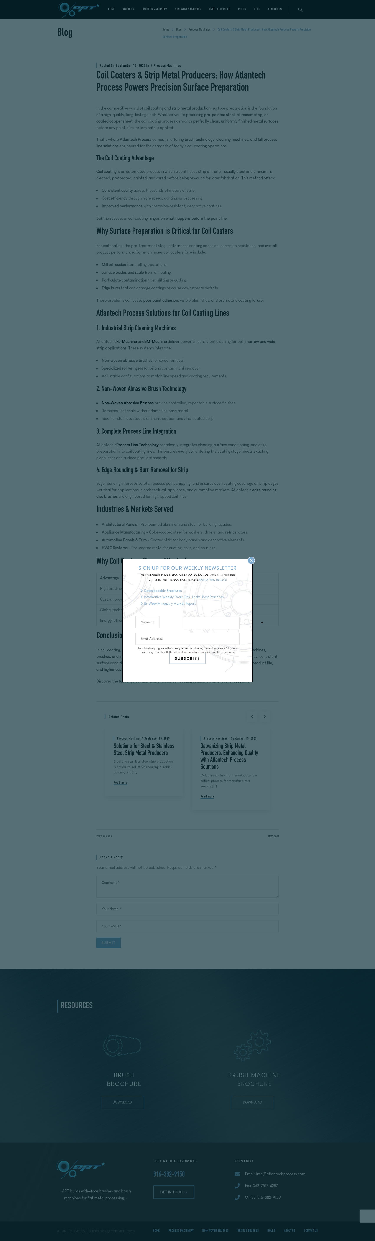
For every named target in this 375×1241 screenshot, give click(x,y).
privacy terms (180, 648)
